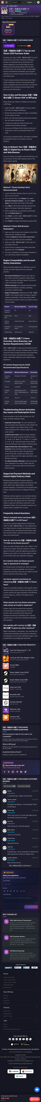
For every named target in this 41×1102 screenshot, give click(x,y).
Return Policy (7, 1011)
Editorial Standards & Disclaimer (11, 1029)
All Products (6, 1003)
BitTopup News (7, 987)
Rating (5, 888)
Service (5, 1024)
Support (5, 998)
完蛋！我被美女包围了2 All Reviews (19, 865)
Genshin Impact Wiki (8, 977)
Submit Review (32, 907)
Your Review (7, 894)
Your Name (6, 880)
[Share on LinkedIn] (21, 771)
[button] (20, 974)
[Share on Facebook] (4, 771)
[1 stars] (4, 891)
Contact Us (6, 1000)
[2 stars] (7, 891)
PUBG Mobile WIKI (8, 985)
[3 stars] (10, 891)
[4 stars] (14, 891)
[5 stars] (17, 891)
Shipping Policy (7, 1013)
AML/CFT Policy (7, 1016)
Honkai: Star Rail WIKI (9, 980)
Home (2, 6)
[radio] (8, 793)
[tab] (9, 46)
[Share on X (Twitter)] (8, 771)
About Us (5, 995)
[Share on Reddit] (25, 771)
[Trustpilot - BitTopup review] (20, 1076)
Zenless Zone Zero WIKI (9, 982)
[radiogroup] (11, 793)
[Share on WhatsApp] (13, 771)
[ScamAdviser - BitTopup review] (14, 1071)
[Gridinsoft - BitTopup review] (27, 1071)
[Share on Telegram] (17, 771)
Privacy (5, 1026)
